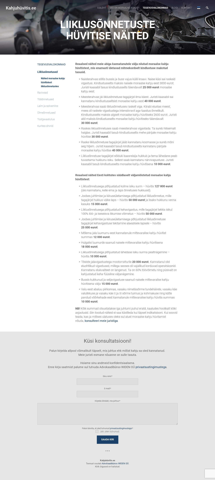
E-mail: (107, 388)
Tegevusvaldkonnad (155, 7)
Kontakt (186, 7)
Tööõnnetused (45, 99)
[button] (199, 8)
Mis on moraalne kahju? (124, 7)
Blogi (175, 7)
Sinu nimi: (107, 376)
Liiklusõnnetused (47, 71)
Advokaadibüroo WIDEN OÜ (115, 463)
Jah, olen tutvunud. (110, 431)
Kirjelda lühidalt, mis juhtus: (107, 401)
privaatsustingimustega (151, 367)
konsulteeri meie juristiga (101, 321)
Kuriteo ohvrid (45, 125)
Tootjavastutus (46, 119)
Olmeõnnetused (46, 112)
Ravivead (42, 92)
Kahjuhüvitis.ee (21, 8)
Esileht (101, 7)
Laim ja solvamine (47, 105)
